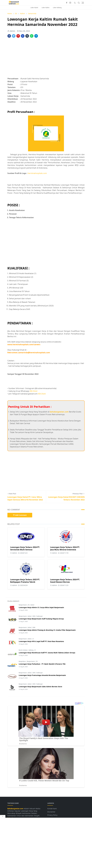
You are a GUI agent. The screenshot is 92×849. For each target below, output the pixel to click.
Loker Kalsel (34, 8)
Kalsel (32, 605)
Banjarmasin (23, 605)
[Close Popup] (2, 816)
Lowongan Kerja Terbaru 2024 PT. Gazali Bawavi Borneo (65, 580)
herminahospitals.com (37, 173)
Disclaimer (51, 812)
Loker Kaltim (45, 8)
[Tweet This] (13, 36)
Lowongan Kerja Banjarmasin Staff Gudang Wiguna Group (41, 619)
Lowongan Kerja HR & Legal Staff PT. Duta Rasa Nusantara (41, 641)
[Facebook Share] (9, 36)
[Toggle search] (79, 3)
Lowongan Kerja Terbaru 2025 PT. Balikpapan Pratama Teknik (25, 580)
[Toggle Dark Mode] (75, 3)
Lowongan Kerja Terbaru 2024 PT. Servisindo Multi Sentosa (25, 548)
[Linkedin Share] (22, 36)
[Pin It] (18, 36)
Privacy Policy (52, 815)
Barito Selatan (23, 650)
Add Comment (21, 515)
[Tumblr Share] (27, 36)
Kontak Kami (52, 808)
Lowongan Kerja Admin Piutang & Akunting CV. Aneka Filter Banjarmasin (47, 630)
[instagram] (70, 2)
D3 (29, 605)
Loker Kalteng (57, 8)
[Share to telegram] (36, 36)
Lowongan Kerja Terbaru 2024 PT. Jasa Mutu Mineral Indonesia (65, 548)
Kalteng (31, 650)
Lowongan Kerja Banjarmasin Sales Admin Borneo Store (40, 686)
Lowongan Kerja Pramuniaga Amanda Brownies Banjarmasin (42, 675)
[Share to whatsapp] (31, 36)
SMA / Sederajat (37, 616)
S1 (33, 639)
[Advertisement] (46, 58)
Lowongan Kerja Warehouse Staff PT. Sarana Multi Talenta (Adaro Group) (47, 653)
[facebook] (66, 2)
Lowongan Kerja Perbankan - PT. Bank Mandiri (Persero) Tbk (42, 664)
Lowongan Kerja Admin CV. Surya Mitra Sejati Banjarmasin (41, 607)
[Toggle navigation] (83, 3)
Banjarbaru (22, 661)
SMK (33, 627)
